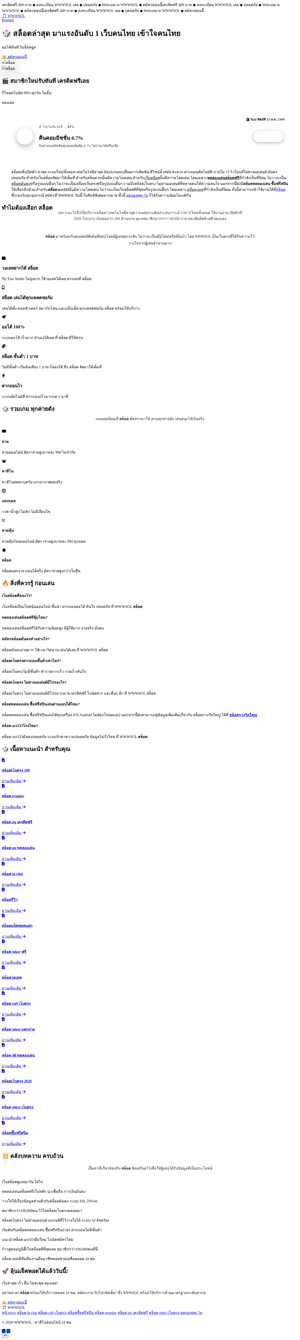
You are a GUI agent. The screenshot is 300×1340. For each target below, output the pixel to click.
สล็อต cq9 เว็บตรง (52, 1313)
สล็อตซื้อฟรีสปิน (81, 1313)
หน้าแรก (9, 1313)
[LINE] (8, 1331)
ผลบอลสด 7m (137, 195)
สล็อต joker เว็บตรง (164, 1313)
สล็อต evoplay (106, 1313)
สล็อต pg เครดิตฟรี (133, 1313)
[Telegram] (4, 1331)
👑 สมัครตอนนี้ (14, 57)
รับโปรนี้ (271, 137)
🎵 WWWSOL (13, 16)
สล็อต (280, 190)
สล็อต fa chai (27, 1313)
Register (8, 20)
